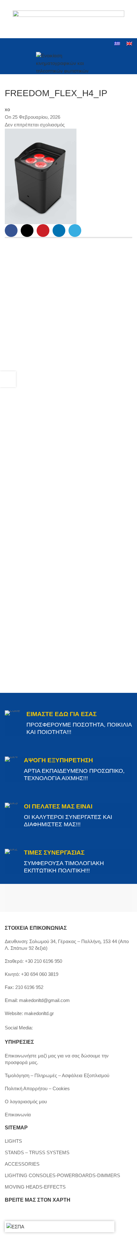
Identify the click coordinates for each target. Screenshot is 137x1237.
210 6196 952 (29, 987)
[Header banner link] (68, 19)
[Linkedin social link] (33, 44)
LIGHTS (13, 1141)
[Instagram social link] (17, 44)
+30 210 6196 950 (43, 961)
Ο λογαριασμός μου (26, 1101)
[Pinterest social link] (43, 230)
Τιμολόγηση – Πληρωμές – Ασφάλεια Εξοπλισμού (57, 1075)
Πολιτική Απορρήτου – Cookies (37, 1088)
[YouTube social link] (25, 44)
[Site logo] (68, 61)
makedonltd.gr (39, 1013)
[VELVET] (100, 898)
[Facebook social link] (9, 44)
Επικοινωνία (18, 1114)
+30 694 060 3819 (39, 974)
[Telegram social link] (74, 230)
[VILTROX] (36, 898)
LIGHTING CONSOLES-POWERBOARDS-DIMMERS (62, 1175)
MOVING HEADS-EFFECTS (35, 1187)
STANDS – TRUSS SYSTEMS (37, 1152)
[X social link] (27, 230)
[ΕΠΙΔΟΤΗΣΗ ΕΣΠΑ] (15, 1227)
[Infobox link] (68, 723)
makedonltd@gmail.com (44, 1000)
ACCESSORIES (22, 1164)
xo (7, 109)
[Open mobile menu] (7, 62)
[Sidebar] (8, 379)
